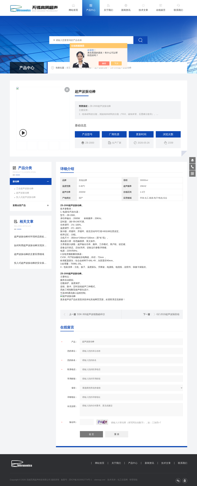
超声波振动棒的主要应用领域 (29, 254)
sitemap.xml (99, 480)
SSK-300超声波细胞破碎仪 (91, 314)
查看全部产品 (19, 205)
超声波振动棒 (100, 67)
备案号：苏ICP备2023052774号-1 (76, 480)
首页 (68, 67)
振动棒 (88, 67)
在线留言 (160, 10)
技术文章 (143, 10)
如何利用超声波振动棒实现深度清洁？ (30, 245)
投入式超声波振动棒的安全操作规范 (30, 263)
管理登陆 (133, 480)
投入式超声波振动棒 (26, 197)
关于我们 (108, 10)
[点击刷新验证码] (102, 422)
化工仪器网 (123, 480)
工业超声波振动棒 (24, 188)
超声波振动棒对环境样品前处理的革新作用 (30, 236)
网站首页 (73, 10)
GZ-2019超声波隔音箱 (167, 314)
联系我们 (178, 10)
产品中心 (90, 10)
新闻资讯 (126, 10)
